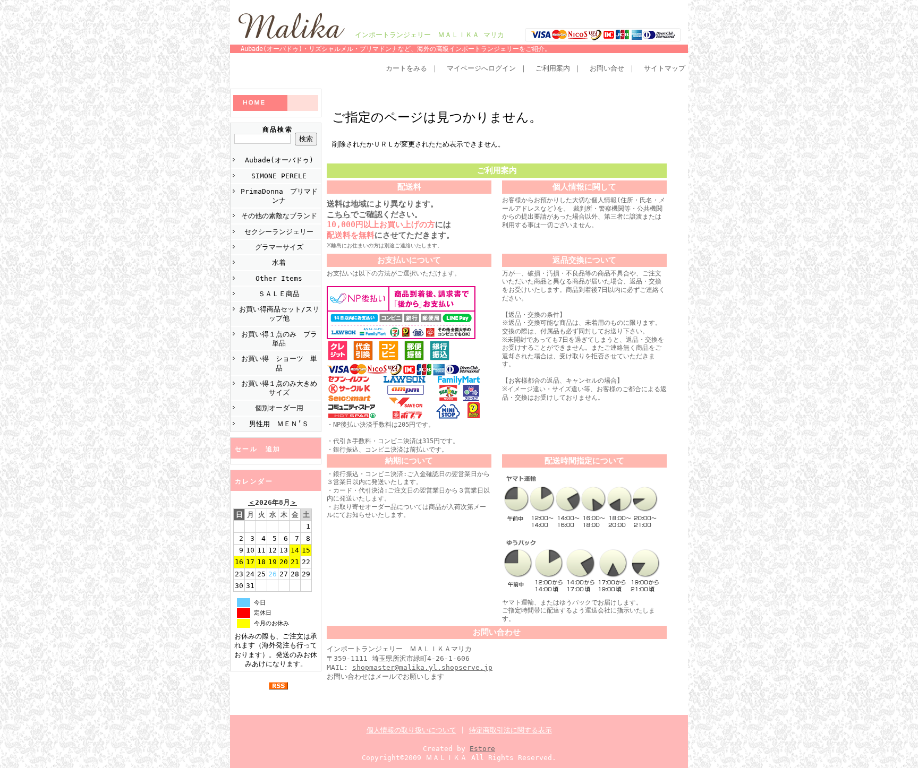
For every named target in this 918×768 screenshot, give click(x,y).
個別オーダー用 (279, 408)
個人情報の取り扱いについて (411, 730)
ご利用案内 (553, 68)
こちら (339, 214)
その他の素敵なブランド (279, 216)
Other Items (279, 278)
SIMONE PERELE (279, 176)
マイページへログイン (481, 68)
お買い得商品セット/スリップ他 (279, 313)
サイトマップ (664, 68)
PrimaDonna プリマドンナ (279, 195)
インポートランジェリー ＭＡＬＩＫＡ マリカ (429, 35)
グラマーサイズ (279, 247)
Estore (482, 749)
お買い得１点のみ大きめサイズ (279, 387)
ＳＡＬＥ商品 (279, 294)
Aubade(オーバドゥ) (279, 160)
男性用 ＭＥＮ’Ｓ (279, 424)
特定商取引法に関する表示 (510, 730)
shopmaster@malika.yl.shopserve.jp (422, 667)
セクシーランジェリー (278, 232)
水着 (279, 262)
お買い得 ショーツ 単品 (279, 363)
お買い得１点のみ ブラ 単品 (281, 338)
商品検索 (277, 129)
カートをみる (406, 68)
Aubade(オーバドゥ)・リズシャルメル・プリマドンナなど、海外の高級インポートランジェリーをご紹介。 (396, 49)
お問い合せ (607, 68)
